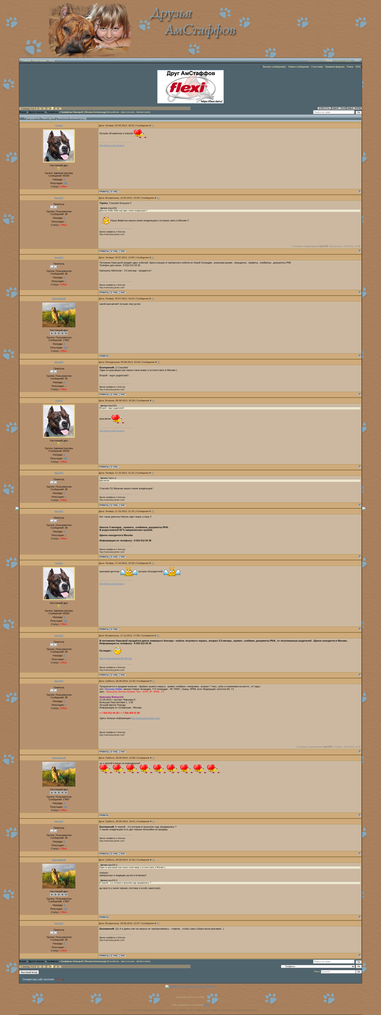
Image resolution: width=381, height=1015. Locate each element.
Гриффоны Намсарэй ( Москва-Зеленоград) (83, 112)
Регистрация (40, 60)
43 (153, 821)
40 (158, 635)
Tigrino (59, 125)
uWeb (207, 1005)
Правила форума (334, 66)
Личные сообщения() (274, 66)
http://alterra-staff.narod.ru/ (111, 145)
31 (152, 125)
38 (152, 511)
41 (153, 681)
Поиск (350, 66)
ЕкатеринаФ (59, 298)
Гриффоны (52, 112)
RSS (357, 60)
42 (153, 758)
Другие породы (37, 112)
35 (158, 362)
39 (152, 563)
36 (153, 400)
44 (153, 860)
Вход (51, 60)
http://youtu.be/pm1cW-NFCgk (115, 658)
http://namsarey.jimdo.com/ (145, 718)
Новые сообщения (298, 66)
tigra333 (58, 198)
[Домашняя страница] (123, 251)
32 (158, 198)
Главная (26, 60)
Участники (317, 66)
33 (152, 257)
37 (152, 473)
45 (158, 923)
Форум (22, 112)
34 (152, 298)
